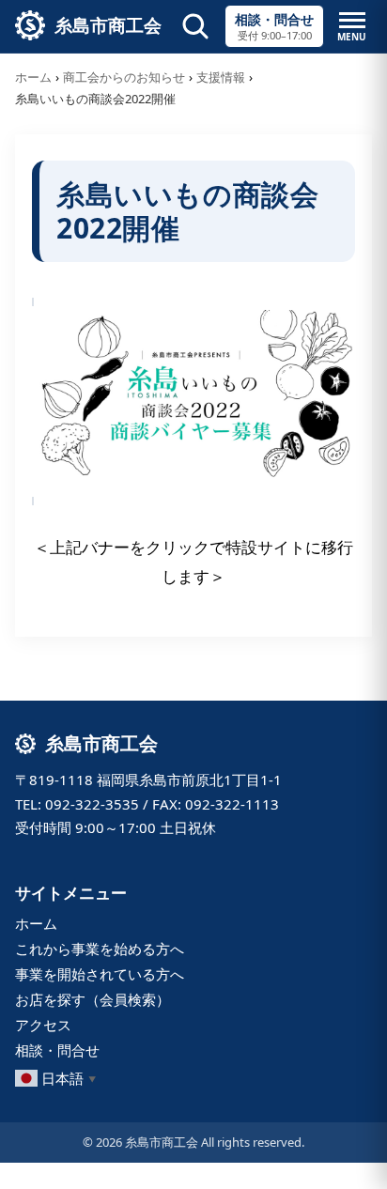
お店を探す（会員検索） (92, 999)
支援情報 (220, 77)
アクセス (43, 1024)
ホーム (33, 77)
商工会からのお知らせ (124, 77)
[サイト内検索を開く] (195, 26)
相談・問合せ (57, 1050)
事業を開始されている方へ (99, 974)
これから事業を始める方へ (99, 948)
